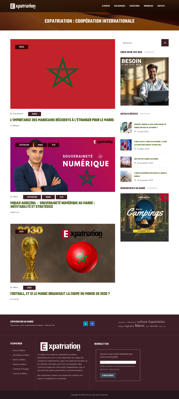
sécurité (154, 325)
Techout (88, 395)
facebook (92, 323)
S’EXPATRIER (134, 6)
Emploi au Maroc (20, 364)
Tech (53, 145)
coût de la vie (131, 322)
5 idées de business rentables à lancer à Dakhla (150, 175)
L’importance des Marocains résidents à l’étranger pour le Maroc (62, 120)
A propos (106, 6)
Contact (161, 6)
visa (164, 326)
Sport (21, 232)
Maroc (21, 47)
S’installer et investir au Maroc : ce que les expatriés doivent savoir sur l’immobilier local (150, 143)
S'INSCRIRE (107, 375)
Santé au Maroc (19, 359)
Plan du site (50, 325)
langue (121, 326)
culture (142, 321)
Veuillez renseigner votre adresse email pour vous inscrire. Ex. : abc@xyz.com (117, 367)
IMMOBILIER (148, 6)
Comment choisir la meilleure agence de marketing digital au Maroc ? (150, 126)
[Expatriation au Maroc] (22, 6)
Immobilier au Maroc (21, 355)
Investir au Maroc (20, 373)
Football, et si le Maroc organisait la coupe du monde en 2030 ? (60, 294)
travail (160, 326)
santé (147, 326)
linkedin (85, 323)
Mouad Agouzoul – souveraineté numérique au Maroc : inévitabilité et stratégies (52, 205)
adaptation (122, 322)
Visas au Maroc (19, 350)
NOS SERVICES (119, 6)
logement (129, 325)
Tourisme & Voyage (21, 368)
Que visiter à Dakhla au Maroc (146, 159)
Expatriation (18, 113)
